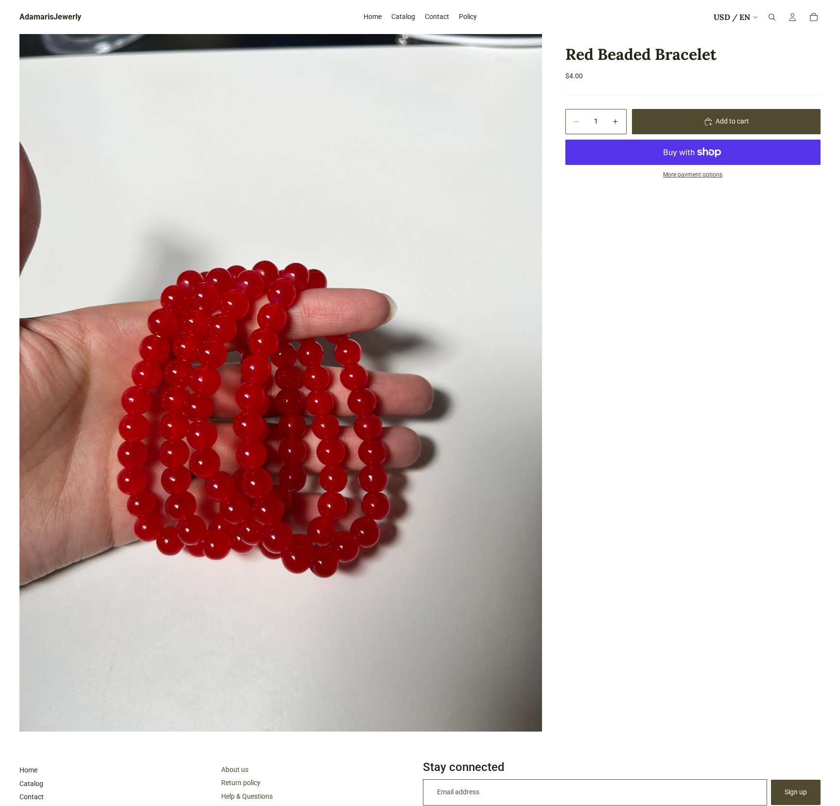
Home (28, 770)
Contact (31, 797)
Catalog (31, 784)
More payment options (692, 174)
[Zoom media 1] (280, 382)
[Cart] (813, 17)
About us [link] (234, 769)
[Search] (772, 17)
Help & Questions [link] (247, 796)
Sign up (796, 792)
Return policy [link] (241, 783)
